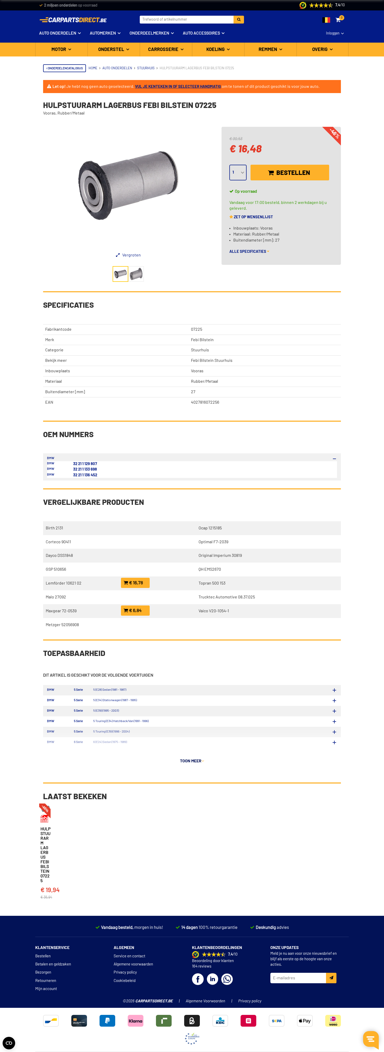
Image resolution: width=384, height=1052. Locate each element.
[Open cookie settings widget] (9, 1043)
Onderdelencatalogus (65, 68)
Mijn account (46, 989)
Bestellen (292, 173)
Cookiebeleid (125, 981)
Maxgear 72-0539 (61, 611)
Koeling (216, 49)
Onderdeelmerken (149, 33)
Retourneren (45, 981)
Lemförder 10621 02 (64, 583)
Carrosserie (163, 49)
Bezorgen (43, 972)
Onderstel (111, 49)
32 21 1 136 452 (85, 475)
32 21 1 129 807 (85, 464)
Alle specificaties (248, 252)
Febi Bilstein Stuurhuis (211, 360)
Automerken (103, 33)
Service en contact (129, 956)
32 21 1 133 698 (85, 469)
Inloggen (333, 33)
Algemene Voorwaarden (205, 1001)
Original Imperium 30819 (220, 555)
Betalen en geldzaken (53, 964)
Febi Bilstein (202, 340)
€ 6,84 (135, 610)
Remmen (268, 49)
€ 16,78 (135, 583)
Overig (320, 49)
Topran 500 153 (212, 583)
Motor (59, 49)
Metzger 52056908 (62, 625)
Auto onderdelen (57, 33)
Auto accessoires (201, 33)
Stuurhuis (200, 350)
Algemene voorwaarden (133, 964)
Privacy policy (125, 972)
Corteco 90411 (58, 542)
